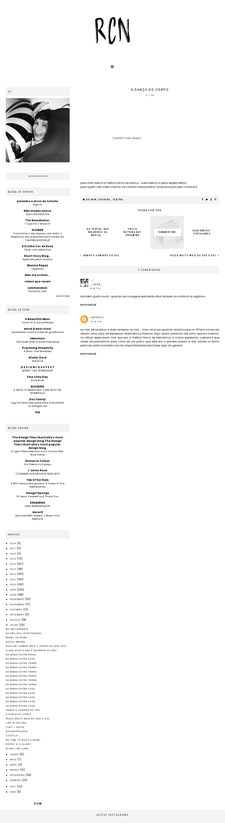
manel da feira (16, 637)
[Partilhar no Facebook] (202, 200)
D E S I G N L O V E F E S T (37, 367)
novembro (17, 604)
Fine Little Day (37, 377)
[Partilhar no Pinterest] (215, 200)
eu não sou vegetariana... (25, 633)
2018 (13, 543)
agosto (16, 620)
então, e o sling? (18, 744)
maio (13, 759)
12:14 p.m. (96, 321)
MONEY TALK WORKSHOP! (37, 370)
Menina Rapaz (37, 265)
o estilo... (13, 735)
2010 (13, 584)
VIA (37, 412)
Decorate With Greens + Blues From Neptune (37, 517)
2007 (13, 786)
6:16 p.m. (96, 288)
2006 (13, 792)
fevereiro (18, 775)
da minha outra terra (21, 663)
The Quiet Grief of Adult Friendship (37, 342)
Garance (37, 361)
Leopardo (37, 269)
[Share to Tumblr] (211, 200)
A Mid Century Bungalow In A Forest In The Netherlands (37, 485)
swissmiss (37, 338)
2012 (13, 574)
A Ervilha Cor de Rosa (37, 246)
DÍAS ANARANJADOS (37, 506)
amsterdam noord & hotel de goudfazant (37, 332)
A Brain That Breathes (37, 351)
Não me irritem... (37, 275)
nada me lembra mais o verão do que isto (36, 646)
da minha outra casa (20, 659)
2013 (13, 569)
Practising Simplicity (37, 348)
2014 (13, 564)
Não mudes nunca (37, 211)
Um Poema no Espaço (37, 464)
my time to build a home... (24, 740)
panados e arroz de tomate (37, 201)
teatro (117, 199)
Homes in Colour (37, 461)
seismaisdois (37, 288)
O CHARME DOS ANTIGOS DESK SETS (37, 474)
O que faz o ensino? (37, 223)
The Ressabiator (37, 220)
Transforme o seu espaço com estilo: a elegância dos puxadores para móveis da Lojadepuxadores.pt (37, 237)
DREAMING (37, 503)
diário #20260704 (37, 214)
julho (14, 625)
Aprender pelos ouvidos (38, 259)
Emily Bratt (37, 380)
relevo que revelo (38, 281)
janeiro (16, 780)
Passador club (37, 291)
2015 (13, 559)
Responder (88, 305)
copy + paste (15, 727)
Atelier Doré (38, 357)
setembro (17, 614)
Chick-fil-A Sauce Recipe (37, 322)
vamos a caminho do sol (101, 255)
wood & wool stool (37, 329)
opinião (104, 199)
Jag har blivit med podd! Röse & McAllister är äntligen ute (37, 404)
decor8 (37, 512)
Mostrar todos (63, 296)
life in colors (16, 723)
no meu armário (17, 629)
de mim (91, 199)
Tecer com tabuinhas (37, 249)
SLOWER (37, 230)
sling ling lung (17, 748)
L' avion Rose (37, 470)
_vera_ (97, 284)
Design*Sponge (37, 493)
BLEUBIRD (37, 386)
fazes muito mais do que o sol (193, 255)
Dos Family (37, 399)
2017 (13, 548)
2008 (13, 595)
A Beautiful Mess (37, 319)
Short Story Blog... (37, 256)
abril (14, 765)
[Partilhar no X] (207, 200)
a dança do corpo (18, 714)
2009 (13, 590)
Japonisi (97, 317)
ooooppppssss (17, 731)
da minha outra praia (21, 654)
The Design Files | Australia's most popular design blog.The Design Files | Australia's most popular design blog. (37, 442)
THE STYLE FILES (37, 480)
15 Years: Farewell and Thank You (37, 496)
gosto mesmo (15, 642)
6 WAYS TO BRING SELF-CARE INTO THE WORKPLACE (37, 391)
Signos (37, 204)
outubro (16, 609)
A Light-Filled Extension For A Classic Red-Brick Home (37, 453)
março (15, 770)
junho (14, 754)
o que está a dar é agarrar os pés (31, 650)
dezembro (17, 599)
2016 (13, 553)
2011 (13, 579)
